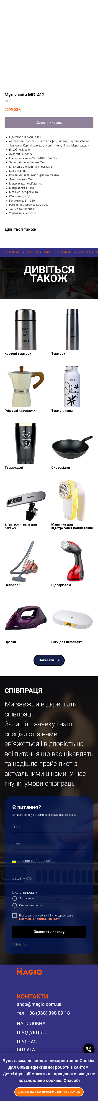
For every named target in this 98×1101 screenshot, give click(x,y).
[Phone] (89, 1049)
